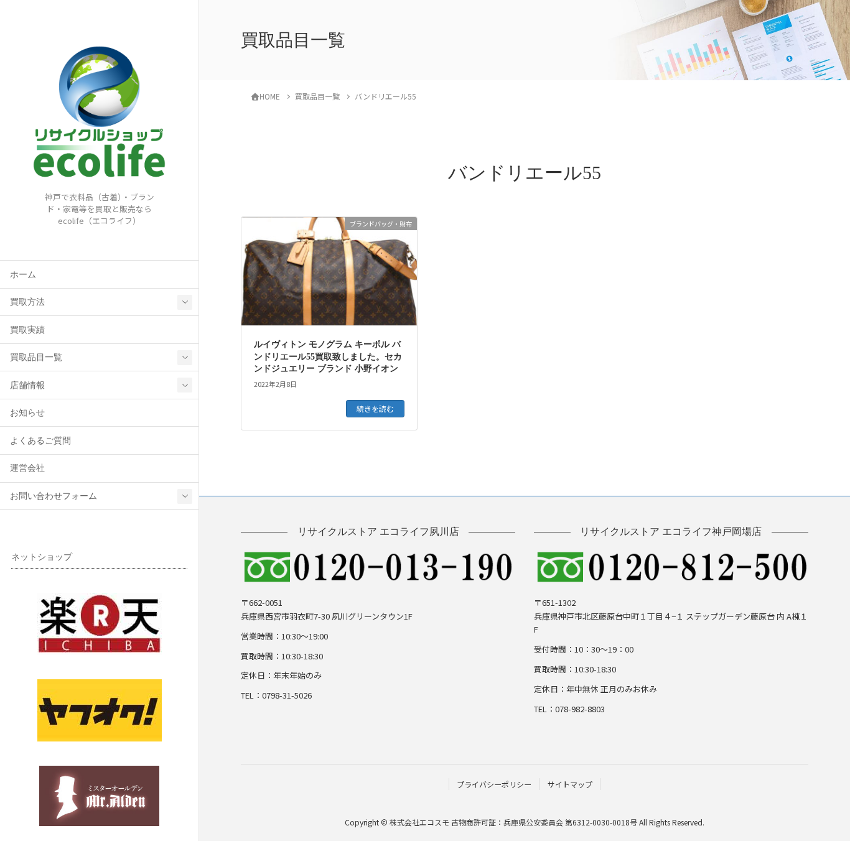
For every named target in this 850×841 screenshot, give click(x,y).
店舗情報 (27, 385)
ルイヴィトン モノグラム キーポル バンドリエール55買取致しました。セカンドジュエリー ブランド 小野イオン (328, 356)
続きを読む (375, 408)
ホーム (23, 274)
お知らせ (27, 412)
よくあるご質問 (40, 440)
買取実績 (27, 330)
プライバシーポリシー (494, 784)
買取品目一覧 (36, 357)
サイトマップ (570, 784)
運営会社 (27, 468)
